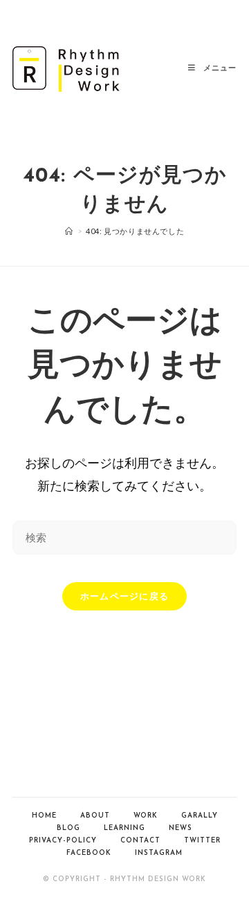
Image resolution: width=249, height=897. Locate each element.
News (180, 828)
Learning (124, 828)
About (95, 816)
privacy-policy (63, 841)
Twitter (202, 841)
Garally (199, 816)
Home (44, 816)
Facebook (88, 853)
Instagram (159, 853)
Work (145, 816)
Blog (68, 828)
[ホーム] (69, 230)
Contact (140, 841)
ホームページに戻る (124, 595)
